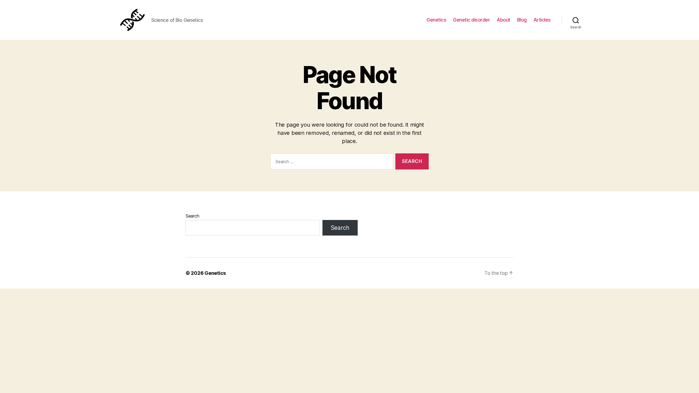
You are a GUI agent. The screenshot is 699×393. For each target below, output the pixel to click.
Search (192, 216)
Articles (542, 20)
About (503, 20)
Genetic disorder (471, 20)
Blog (522, 20)
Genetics (436, 20)
